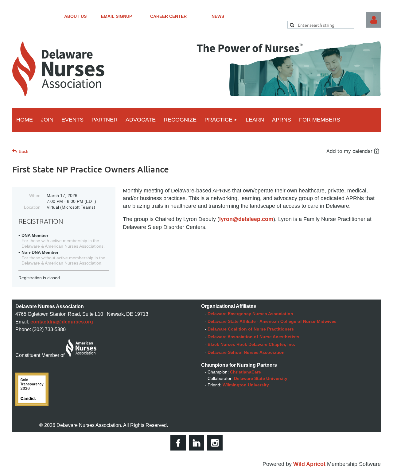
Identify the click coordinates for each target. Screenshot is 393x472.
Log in (373, 20)
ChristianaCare (245, 371)
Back (23, 151)
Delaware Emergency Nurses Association (250, 313)
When (35, 195)
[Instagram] (215, 443)
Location (32, 207)
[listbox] (353, 151)
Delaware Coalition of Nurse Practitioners (251, 329)
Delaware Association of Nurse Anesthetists (253, 336)
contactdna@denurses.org (61, 321)
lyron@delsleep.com (246, 219)
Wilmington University (246, 384)
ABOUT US (75, 16)
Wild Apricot (309, 464)
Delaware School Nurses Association (246, 352)
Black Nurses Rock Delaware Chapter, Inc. (251, 344)
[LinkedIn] (196, 443)
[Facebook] (178, 443)
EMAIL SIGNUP (116, 16)
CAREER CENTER (168, 16)
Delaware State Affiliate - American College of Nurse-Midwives (272, 321)
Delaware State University (260, 378)
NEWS (218, 16)
